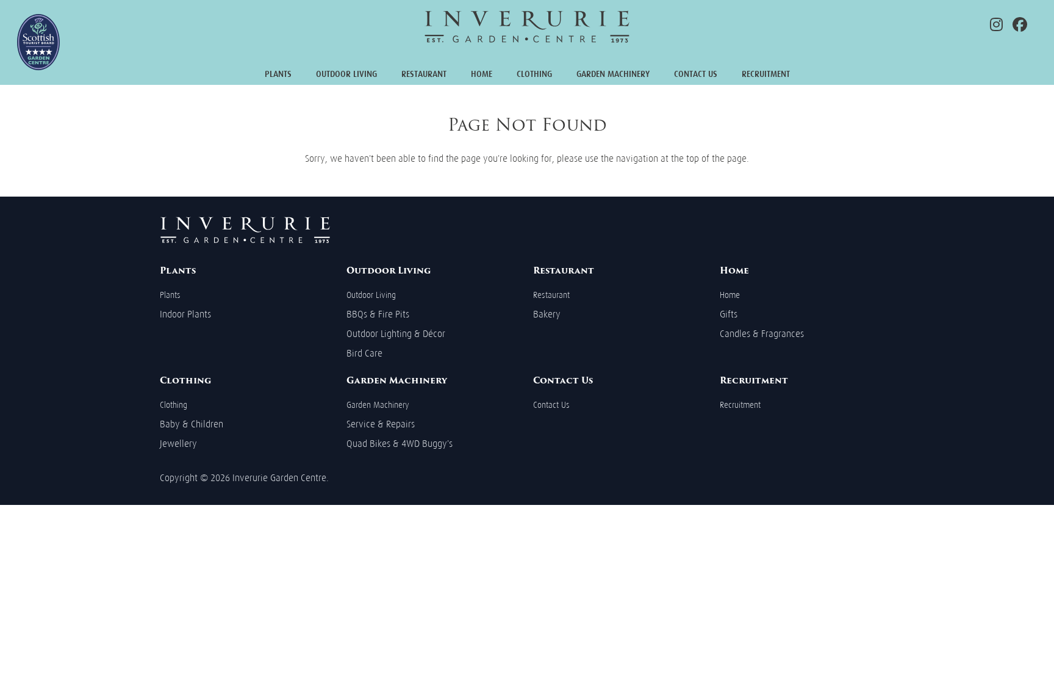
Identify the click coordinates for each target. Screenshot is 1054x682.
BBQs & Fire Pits (377, 314)
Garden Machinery (613, 74)
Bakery (547, 314)
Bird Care (364, 353)
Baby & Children (191, 424)
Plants (278, 74)
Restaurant (423, 74)
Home (481, 74)
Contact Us (695, 74)
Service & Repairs (380, 424)
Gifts (728, 314)
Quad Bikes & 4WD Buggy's (399, 443)
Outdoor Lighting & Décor (395, 333)
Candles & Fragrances (762, 333)
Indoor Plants (185, 314)
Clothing (534, 74)
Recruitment (766, 74)
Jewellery (178, 443)
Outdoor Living (346, 74)
